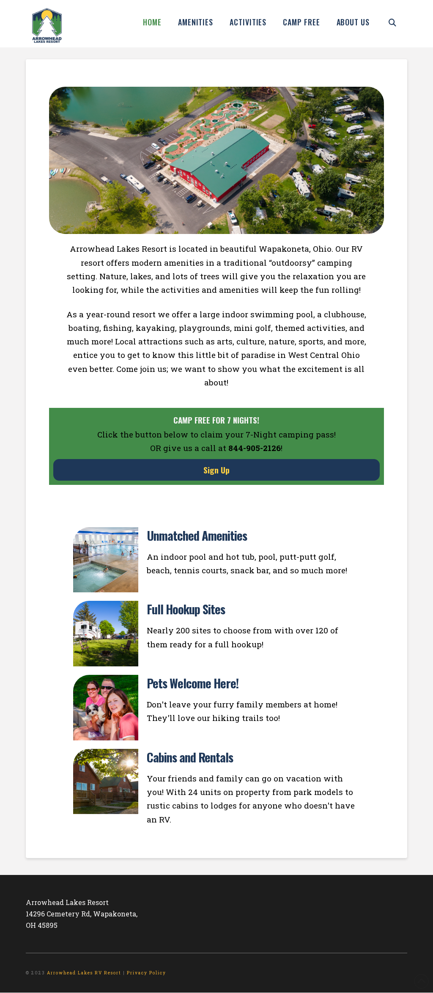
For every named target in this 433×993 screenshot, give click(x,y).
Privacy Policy (146, 973)
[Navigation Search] (392, 21)
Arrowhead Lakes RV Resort (84, 973)
